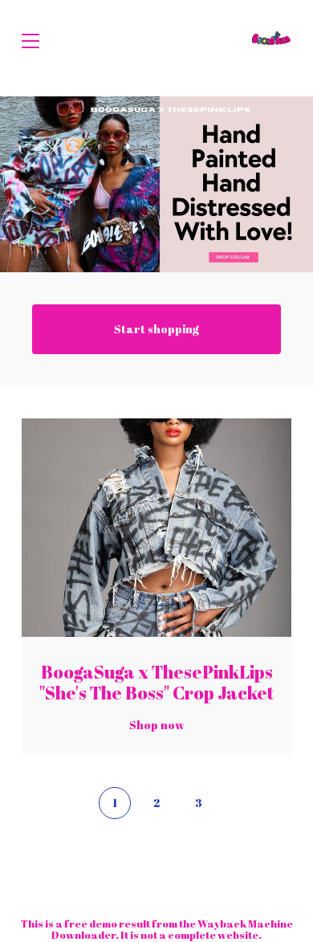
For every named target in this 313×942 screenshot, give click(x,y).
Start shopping (156, 328)
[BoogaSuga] (271, 40)
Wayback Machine (245, 923)
